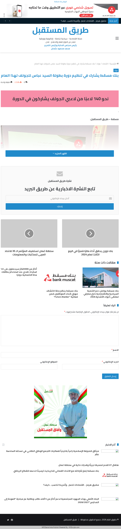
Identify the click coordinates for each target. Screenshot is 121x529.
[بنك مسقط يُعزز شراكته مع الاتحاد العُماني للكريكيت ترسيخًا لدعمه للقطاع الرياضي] (110, 475)
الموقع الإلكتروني (48, 362)
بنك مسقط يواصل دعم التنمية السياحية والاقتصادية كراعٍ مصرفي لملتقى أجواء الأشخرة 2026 (101, 294)
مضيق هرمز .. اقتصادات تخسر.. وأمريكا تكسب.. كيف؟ (71, 485)
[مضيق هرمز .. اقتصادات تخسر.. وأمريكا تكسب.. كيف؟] (110, 489)
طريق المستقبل (70, 519)
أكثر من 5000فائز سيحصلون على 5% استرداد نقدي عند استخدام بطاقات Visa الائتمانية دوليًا (19, 272)
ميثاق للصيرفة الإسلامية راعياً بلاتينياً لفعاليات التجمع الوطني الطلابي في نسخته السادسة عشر (52, 452)
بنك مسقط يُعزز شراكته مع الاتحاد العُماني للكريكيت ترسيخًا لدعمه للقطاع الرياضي (56, 471)
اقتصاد (105, 64)
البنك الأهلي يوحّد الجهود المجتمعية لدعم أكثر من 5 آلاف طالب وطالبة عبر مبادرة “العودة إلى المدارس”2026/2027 (51, 500)
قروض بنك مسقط (60, 1)
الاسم (115, 350)
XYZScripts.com (74, 527)
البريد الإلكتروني (110, 362)
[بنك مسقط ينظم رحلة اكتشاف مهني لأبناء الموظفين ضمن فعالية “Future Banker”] (60, 277)
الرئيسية (113, 64)
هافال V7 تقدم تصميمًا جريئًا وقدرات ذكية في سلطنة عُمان (88, 465)
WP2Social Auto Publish (50, 527)
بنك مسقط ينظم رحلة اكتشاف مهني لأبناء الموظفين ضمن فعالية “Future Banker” (62, 294)
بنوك (98, 64)
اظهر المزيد (60, 153)
